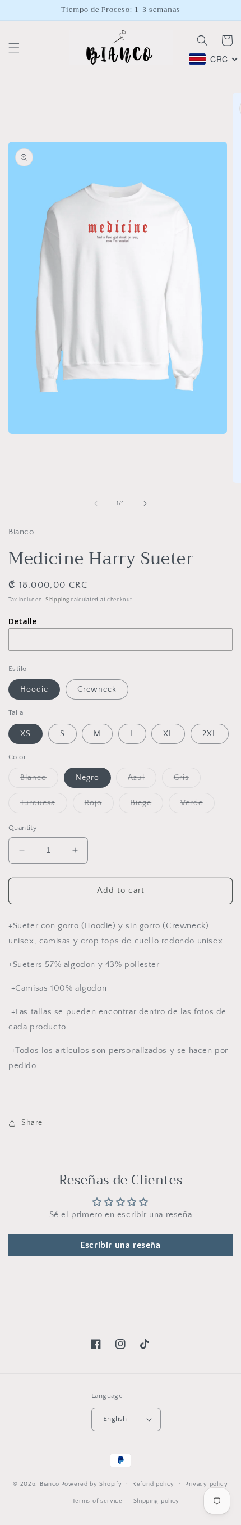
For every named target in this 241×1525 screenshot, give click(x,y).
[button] (14, 47)
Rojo (99, 805)
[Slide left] (96, 503)
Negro (87, 777)
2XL (209, 733)
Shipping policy (156, 1500)
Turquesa (43, 805)
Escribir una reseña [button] (120, 1245)
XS (25, 733)
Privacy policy (206, 1484)
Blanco (39, 780)
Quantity (22, 828)
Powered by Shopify (91, 1483)
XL (168, 733)
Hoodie (34, 689)
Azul (142, 780)
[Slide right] (145, 503)
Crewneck (97, 689)
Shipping (57, 600)
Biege (147, 805)
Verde (197, 805)
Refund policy (153, 1484)
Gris (187, 780)
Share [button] (32, 1122)
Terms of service (97, 1500)
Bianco (49, 1483)
